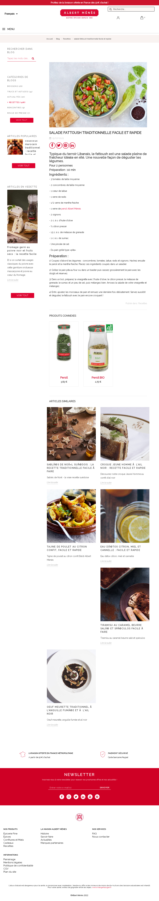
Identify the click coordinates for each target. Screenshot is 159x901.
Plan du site (9, 871)
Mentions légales (12, 862)
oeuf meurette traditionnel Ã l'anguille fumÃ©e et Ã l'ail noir (70, 710)
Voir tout (21, 120)
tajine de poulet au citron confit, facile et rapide (67, 548)
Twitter (59, 145)
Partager (52, 145)
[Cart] (141, 17)
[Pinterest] (97, 796)
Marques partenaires (52, 843)
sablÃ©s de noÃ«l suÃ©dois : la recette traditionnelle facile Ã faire (71, 468)
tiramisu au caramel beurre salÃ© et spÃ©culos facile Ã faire (122, 628)
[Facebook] (61, 796)
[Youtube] (90, 796)
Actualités (46, 839)
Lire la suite (12, 280)
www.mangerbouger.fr (101, 887)
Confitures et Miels (13, 839)
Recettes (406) (17, 102)
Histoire (45, 833)
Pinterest (66, 145)
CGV (5, 868)
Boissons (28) (15, 86)
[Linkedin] (83, 796)
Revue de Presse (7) (18, 113)
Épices (7, 836)
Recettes (142, 303)
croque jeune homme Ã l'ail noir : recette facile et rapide (123, 466)
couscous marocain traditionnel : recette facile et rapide (32, 149)
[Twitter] (76, 796)
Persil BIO (98, 377)
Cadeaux (8, 843)
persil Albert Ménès (71, 208)
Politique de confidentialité (18, 865)
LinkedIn (72, 145)
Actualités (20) (16, 97)
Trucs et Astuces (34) (20, 92)
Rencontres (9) (16, 108)
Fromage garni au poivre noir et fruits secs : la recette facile (22, 250)
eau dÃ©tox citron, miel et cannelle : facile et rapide (120, 548)
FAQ (94, 833)
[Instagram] (68, 796)
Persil (64, 377)
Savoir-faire (47, 836)
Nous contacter (100, 836)
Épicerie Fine (10, 833)
